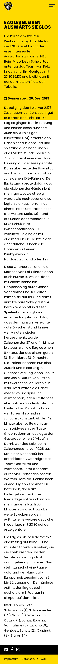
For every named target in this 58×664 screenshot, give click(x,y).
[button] (52, 6)
